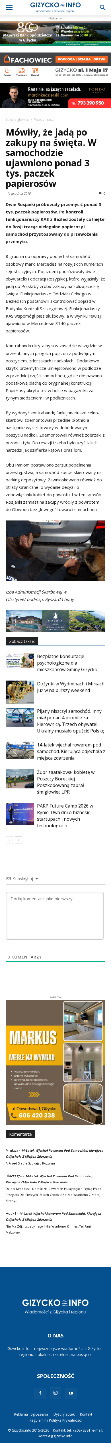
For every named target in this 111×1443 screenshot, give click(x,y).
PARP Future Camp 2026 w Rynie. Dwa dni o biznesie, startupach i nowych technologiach (65, 816)
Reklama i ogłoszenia (31, 1414)
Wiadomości (44, 119)
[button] (9, 7)
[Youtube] (71, 1393)
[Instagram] (55, 1393)
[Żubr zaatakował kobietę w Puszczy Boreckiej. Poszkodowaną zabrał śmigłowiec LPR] (20, 778)
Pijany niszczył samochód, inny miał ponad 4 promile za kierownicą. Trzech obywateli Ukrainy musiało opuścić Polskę (70, 721)
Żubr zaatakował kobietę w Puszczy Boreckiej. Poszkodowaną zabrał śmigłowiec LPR (65, 782)
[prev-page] (9, 839)
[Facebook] (40, 1393)
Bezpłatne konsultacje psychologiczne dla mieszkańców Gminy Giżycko (67, 663)
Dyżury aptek (64, 1414)
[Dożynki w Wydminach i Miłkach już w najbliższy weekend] (20, 692)
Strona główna (17, 119)
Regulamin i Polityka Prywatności (56, 1420)
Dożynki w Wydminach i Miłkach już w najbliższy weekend (70, 687)
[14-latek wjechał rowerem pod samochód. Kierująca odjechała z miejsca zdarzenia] (20, 750)
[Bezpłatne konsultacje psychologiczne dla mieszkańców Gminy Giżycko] (20, 660)
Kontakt (86, 1414)
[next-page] (18, 839)
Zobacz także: (22, 641)
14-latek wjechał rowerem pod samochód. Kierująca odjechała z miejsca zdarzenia (71, 751)
